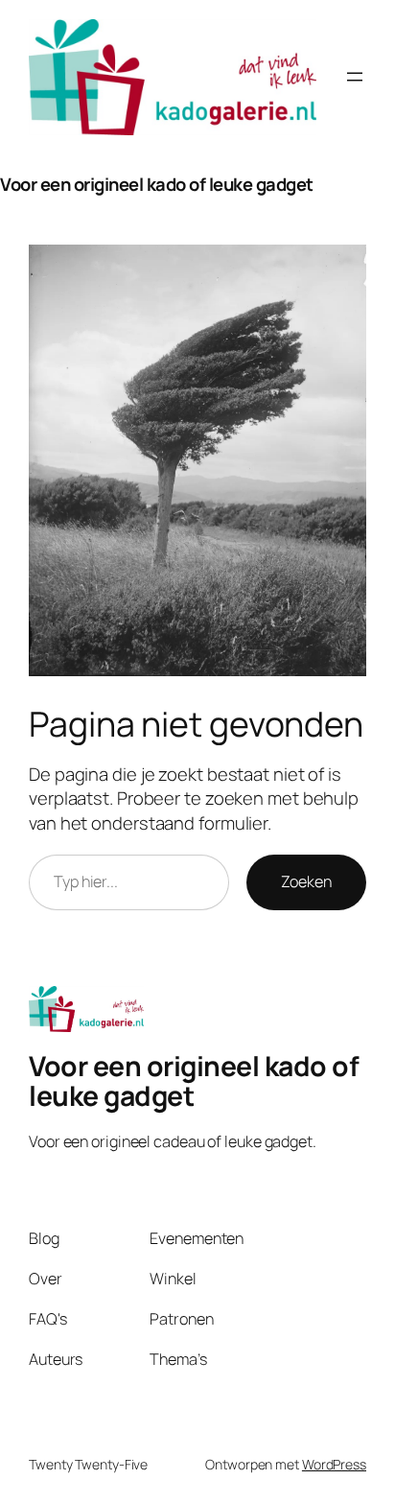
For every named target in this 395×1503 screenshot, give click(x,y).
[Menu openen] (354, 76)
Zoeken (306, 881)
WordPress (334, 1464)
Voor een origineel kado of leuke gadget (157, 184)
